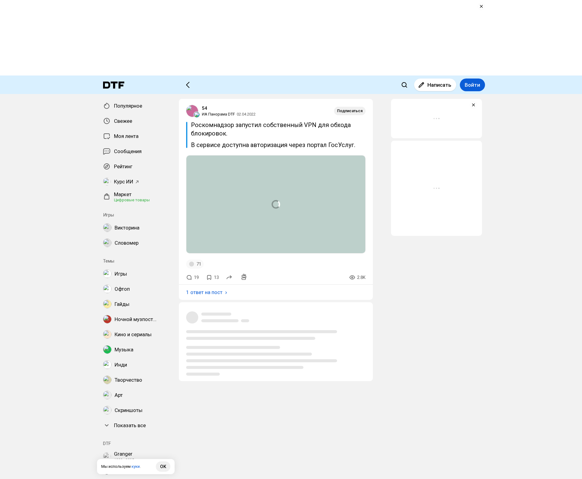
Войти (472, 85)
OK (163, 466)
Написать (439, 85)
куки (136, 466)
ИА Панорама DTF (218, 114)
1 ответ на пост (204, 292)
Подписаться (350, 111)
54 (204, 108)
